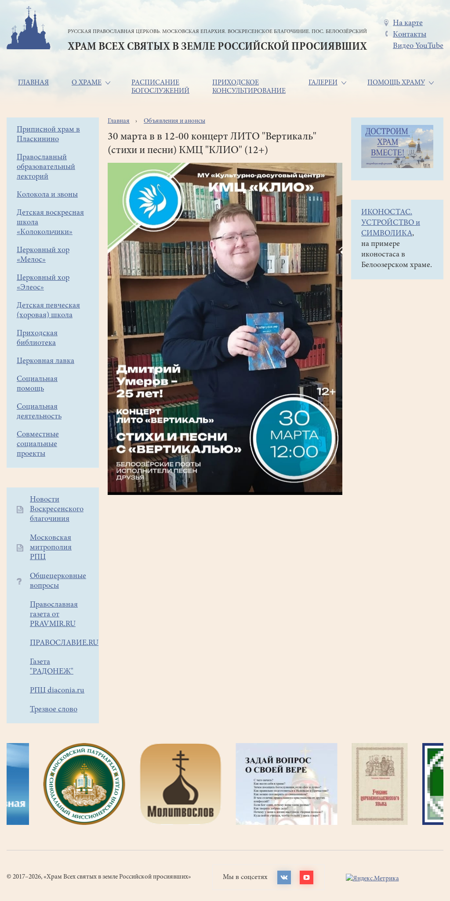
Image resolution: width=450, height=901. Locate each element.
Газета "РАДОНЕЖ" (51, 667)
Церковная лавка (45, 361)
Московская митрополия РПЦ (51, 547)
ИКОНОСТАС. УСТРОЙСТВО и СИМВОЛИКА (390, 223)
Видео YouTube (418, 46)
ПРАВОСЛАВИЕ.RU (64, 643)
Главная (33, 82)
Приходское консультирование (249, 87)
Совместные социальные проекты (38, 444)
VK (284, 877)
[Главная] (29, 29)
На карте (408, 23)
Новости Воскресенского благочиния (56, 509)
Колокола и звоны (47, 195)
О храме (87, 82)
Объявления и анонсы (174, 121)
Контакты (409, 35)
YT (306, 877)
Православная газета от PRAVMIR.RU (54, 614)
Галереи (323, 82)
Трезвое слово (53, 710)
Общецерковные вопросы (58, 581)
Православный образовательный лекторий (46, 167)
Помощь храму (396, 82)
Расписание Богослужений (160, 87)
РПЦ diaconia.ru (57, 691)
